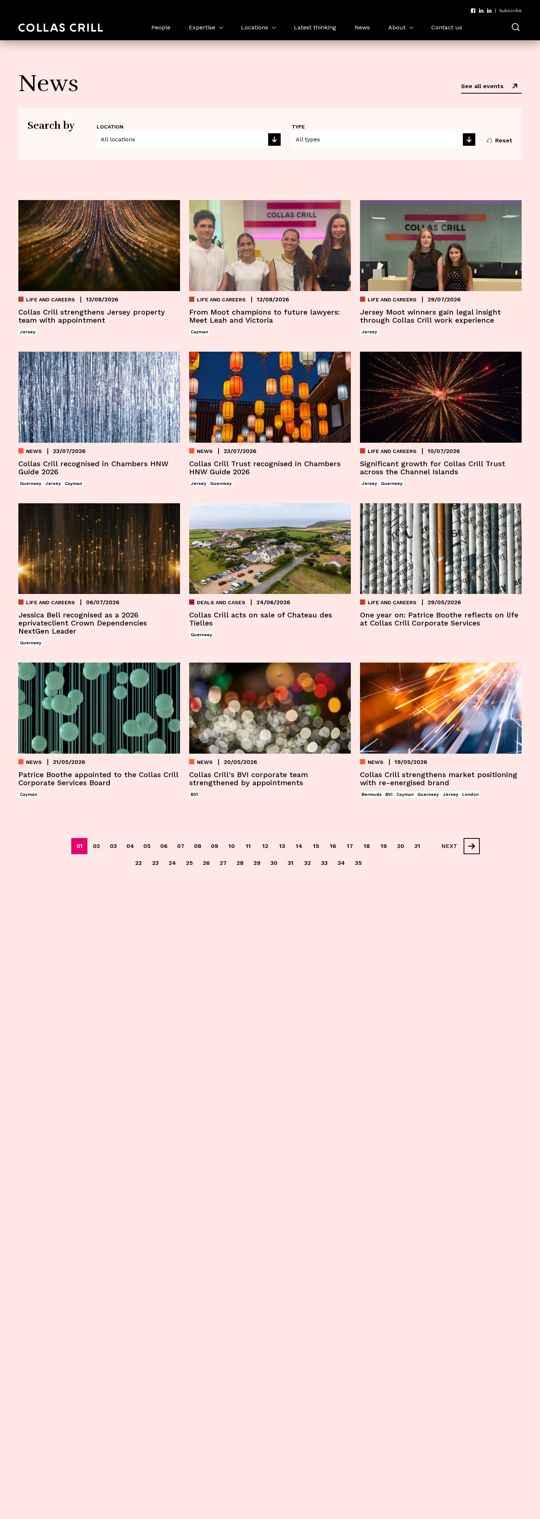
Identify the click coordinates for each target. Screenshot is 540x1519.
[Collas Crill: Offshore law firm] (60, 27)
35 (358, 862)
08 (197, 845)
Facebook (473, 10)
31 (291, 862)
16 (333, 845)
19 (384, 845)
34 (341, 862)
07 (180, 845)
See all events (482, 86)
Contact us (446, 27)
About (397, 27)
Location (110, 127)
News (362, 27)
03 (113, 845)
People (160, 27)
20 (400, 845)
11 (248, 845)
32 (307, 862)
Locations (254, 27)
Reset (503, 140)
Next (449, 845)
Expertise (202, 27)
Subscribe (510, 10)
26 (206, 862)
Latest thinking (315, 27)
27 (223, 862)
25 (189, 862)
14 (299, 845)
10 (231, 845)
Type (298, 127)
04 (130, 845)
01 (79, 845)
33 (324, 862)
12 (265, 845)
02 (96, 845)
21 (417, 845)
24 (172, 862)
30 (273, 862)
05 (147, 845)
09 (214, 845)
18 (367, 845)
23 (155, 862)
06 (164, 845)
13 (282, 845)
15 (316, 845)
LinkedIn (481, 10)
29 (256, 862)
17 (350, 845)
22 (138, 862)
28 (240, 862)
